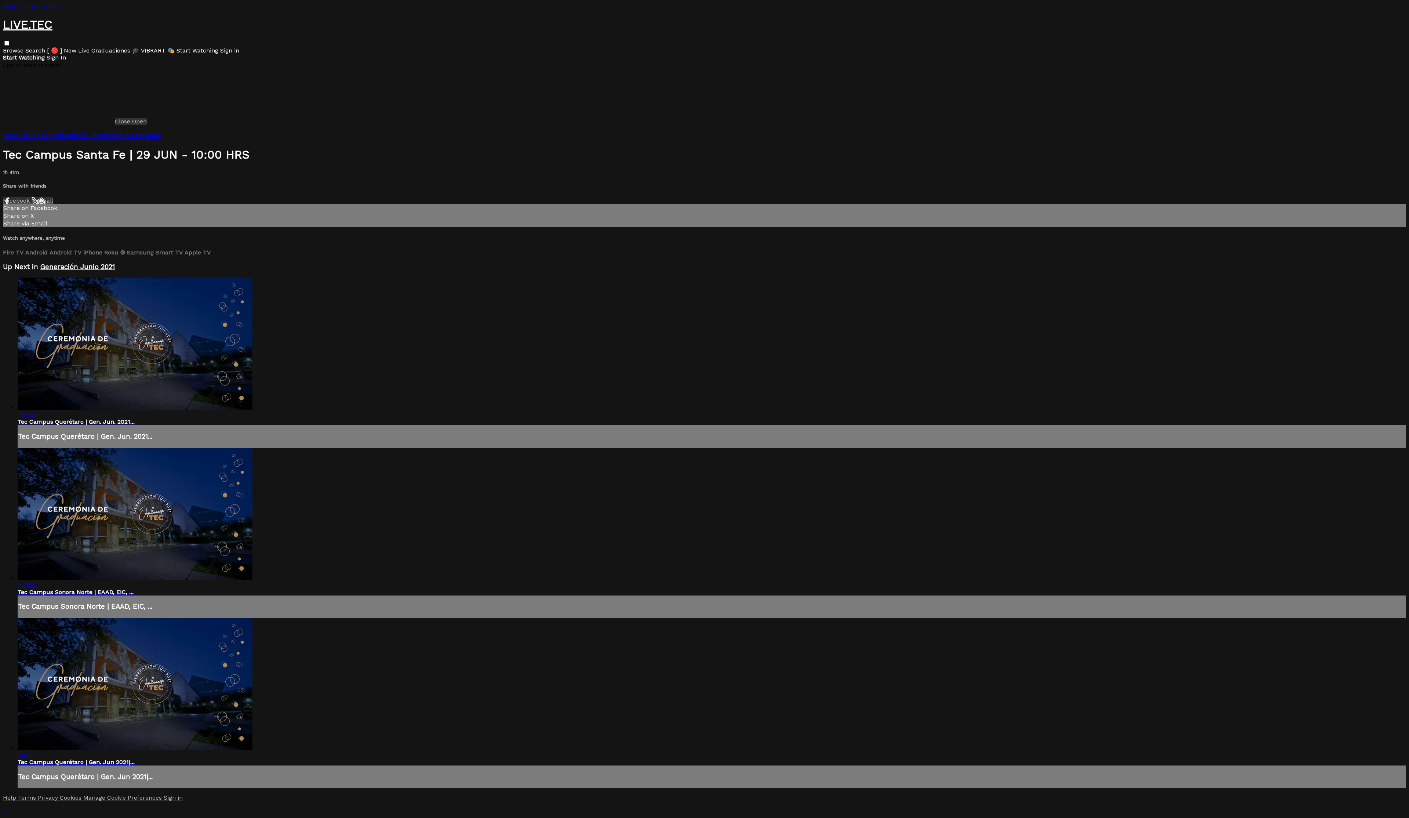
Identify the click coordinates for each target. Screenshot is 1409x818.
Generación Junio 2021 (77, 267)
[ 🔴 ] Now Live (68, 50)
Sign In (56, 57)
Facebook (17, 200)
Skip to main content (32, 6)
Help (10, 797)
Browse (14, 50)
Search (36, 50)
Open (139, 121)
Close (123, 121)
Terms (28, 797)
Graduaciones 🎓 (115, 50)
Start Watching (198, 50)
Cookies (71, 797)
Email (45, 200)
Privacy (49, 797)
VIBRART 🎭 (158, 50)
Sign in (229, 50)
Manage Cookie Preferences (123, 797)
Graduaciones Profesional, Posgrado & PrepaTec (82, 136)
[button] (6, 43)
